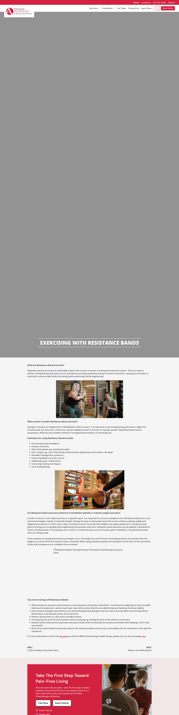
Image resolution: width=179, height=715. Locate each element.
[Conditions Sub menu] (113, 8)
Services (93, 8)
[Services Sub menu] (98, 8)
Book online (62, 703)
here (144, 636)
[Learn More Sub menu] (152, 8)
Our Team (121, 8)
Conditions (107, 8)
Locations (146, 2)
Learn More (146, 8)
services (64, 636)
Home (136, 2)
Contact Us (133, 8)
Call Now (43, 703)
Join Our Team (159, 2)
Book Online (168, 8)
